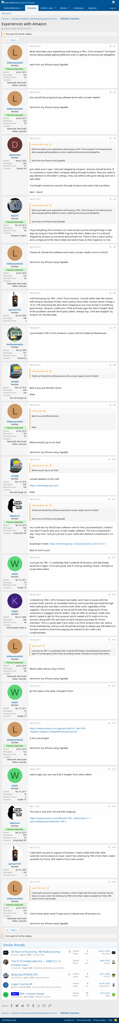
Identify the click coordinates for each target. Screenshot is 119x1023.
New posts (6, 13)
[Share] (110, 46)
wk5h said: (36, 646)
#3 (114, 138)
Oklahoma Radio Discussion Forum (49, 968)
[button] (23, 8)
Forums (31, 7)
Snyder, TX (22, 587)
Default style (10, 1020)
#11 (114, 499)
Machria (15, 515)
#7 (114, 327)
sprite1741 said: (39, 888)
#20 (114, 882)
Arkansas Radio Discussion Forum (46, 987)
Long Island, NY (19, 533)
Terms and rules (83, 1020)
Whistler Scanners (43, 996)
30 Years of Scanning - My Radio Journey (35, 951)
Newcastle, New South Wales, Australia (16, 84)
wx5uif (107, 963)
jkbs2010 (15, 987)
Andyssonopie (15, 344)
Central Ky (22, 358)
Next (13, 40)
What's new (47, 7)
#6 (114, 293)
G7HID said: (37, 411)
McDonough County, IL (16, 627)
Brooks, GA (21, 168)
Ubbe (107, 995)
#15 (114, 686)
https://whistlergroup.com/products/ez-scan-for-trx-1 (77, 543)
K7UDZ (107, 976)
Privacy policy (99, 1020)
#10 (114, 459)
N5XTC (15, 215)
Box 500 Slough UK (18, 398)
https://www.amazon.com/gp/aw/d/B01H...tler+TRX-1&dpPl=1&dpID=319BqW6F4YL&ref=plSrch (58, 730)
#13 (114, 594)
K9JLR (15, 611)
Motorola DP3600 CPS (24, 974)
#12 (114, 557)
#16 (114, 723)
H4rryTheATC (17, 977)
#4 (114, 199)
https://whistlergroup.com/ (44, 485)
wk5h (15, 573)
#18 (114, 806)
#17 (114, 769)
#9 (114, 405)
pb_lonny (15, 954)
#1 (114, 46)
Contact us (69, 1020)
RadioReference (12, 7)
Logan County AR (21, 984)
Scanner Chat (38, 954)
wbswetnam (104, 986)
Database (79, 7)
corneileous (16, 968)
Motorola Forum (42, 977)
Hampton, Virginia (18, 235)
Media (63, 7)
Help (110, 1020)
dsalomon (15, 154)
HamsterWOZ (17, 996)
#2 (114, 92)
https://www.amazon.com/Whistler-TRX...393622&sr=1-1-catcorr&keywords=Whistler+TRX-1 (60, 820)
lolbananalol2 (10, 28)
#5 (114, 247)
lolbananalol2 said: (40, 144)
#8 (114, 365)
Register (92, 7)
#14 (114, 639)
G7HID (15, 381)
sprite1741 (15, 309)
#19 (114, 847)
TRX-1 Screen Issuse (32, 993)
